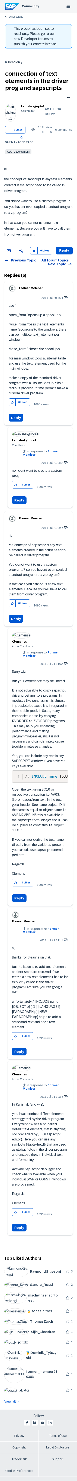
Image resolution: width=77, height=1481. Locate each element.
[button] (22, 137)
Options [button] (68, 98)
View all (10, 1401)
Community (30, 6)
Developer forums (35, 39)
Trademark (19, 1459)
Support (58, 1459)
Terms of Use (58, 1435)
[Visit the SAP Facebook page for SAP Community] (27, 1422)
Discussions (16, 16)
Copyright (19, 1447)
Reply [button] (64, 250)
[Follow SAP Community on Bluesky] (34, 1422)
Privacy (19, 1435)
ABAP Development (18, 151)
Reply (16, 418)
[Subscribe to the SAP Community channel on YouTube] (42, 1422)
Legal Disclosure (57, 1447)
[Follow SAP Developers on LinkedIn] (50, 1422)
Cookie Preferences (19, 1470)
